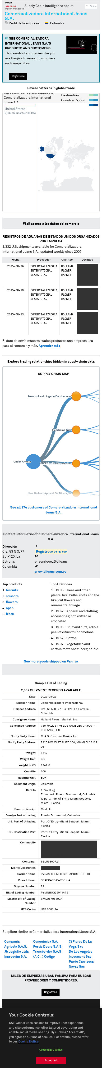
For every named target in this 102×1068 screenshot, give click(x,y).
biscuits (12, 590)
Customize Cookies (51, 1049)
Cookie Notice (28, 1041)
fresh (10, 614)
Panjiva (14, 5)
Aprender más (49, 346)
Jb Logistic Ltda (16, 951)
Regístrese (18, 76)
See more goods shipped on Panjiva (51, 661)
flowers (12, 602)
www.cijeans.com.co (50, 571)
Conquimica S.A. (45, 941)
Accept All (51, 1060)
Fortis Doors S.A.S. (47, 946)
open (10, 608)
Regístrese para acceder (55, 551)
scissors (12, 596)
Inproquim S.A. (15, 956)
